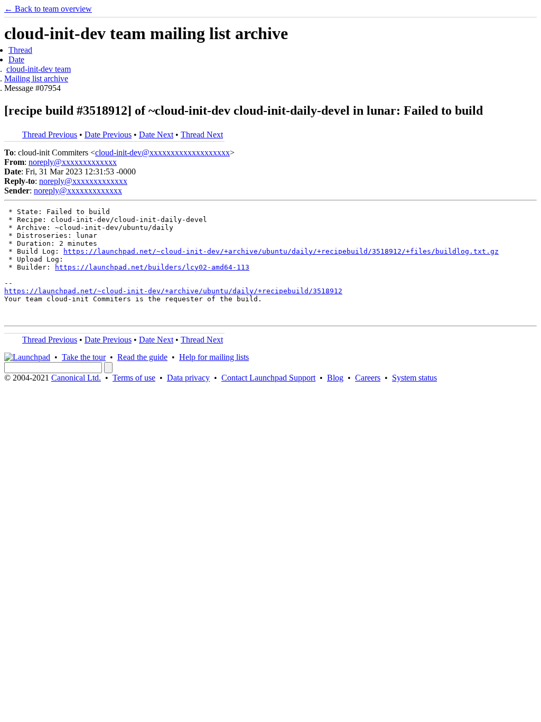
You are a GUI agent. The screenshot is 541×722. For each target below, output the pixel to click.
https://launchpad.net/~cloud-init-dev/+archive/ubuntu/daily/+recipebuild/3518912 (173, 291)
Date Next (156, 134)
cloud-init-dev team (38, 68)
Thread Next (202, 134)
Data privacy (188, 377)
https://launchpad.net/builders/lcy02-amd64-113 (152, 267)
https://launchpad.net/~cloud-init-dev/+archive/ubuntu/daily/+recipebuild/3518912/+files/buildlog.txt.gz (281, 251)
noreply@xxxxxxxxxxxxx (73, 162)
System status (414, 377)
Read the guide (142, 357)
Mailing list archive (36, 78)
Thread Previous (49, 134)
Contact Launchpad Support (268, 377)
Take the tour (84, 357)
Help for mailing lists (214, 357)
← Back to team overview (48, 8)
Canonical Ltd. (76, 377)
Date (16, 59)
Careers (367, 377)
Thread (20, 49)
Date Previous (108, 134)
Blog (335, 377)
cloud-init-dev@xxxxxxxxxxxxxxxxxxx (162, 152)
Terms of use (134, 377)
